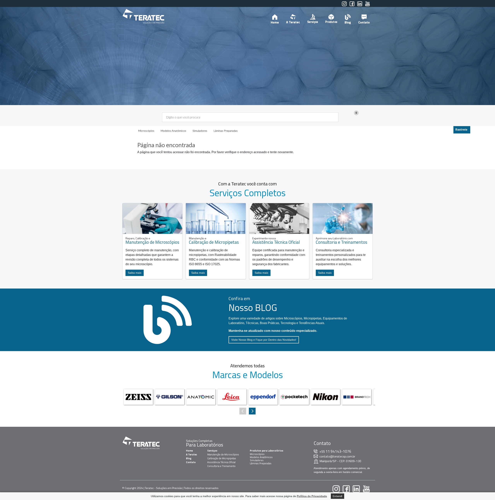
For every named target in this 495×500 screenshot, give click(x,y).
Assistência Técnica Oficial (221, 462)
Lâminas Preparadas (260, 463)
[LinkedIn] (359, 5)
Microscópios (257, 454)
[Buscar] (333, 117)
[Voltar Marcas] (252, 411)
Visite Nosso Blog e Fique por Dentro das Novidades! (263, 339)
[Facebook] (352, 5)
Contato (364, 22)
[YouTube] (367, 5)
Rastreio (461, 129)
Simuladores (257, 460)
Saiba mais (134, 272)
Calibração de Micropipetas (221, 458)
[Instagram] (344, 5)
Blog (348, 22)
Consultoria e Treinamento (221, 466)
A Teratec (293, 22)
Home (275, 22)
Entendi (337, 496)
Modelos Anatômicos (261, 457)
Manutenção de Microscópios (223, 454)
